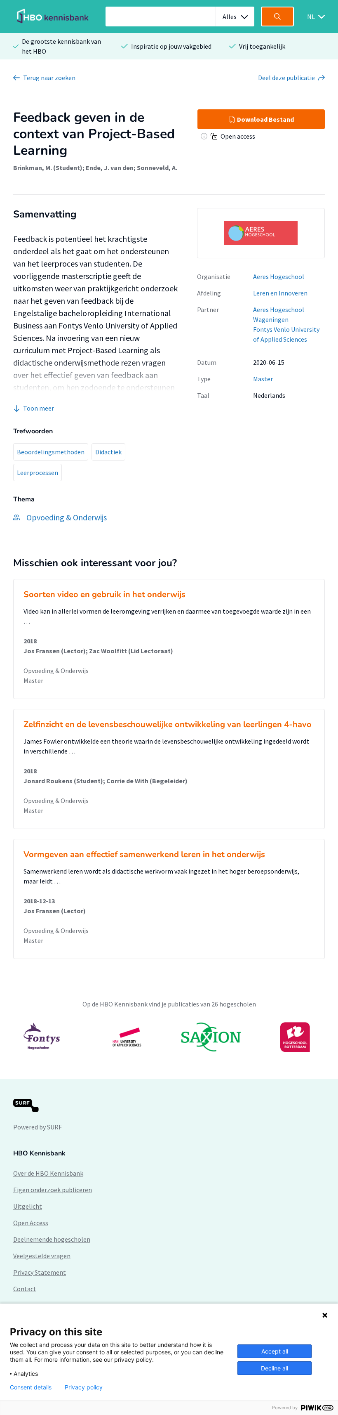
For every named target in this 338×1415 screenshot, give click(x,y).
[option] (169, 1037)
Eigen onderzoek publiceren (52, 1190)
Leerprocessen (37, 472)
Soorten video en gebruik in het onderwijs (104, 594)
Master (263, 379)
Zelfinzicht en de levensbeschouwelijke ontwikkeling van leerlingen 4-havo (167, 724)
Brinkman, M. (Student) (47, 167)
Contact (24, 1289)
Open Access (30, 1223)
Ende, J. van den (110, 167)
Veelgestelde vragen (41, 1256)
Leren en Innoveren (280, 293)
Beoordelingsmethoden (50, 452)
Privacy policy (84, 1387)
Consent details (31, 1387)
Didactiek (108, 452)
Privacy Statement (39, 1272)
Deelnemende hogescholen (51, 1239)
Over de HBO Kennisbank (48, 1173)
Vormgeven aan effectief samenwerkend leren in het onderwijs (144, 854)
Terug (49, 77)
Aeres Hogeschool (278, 276)
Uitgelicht (27, 1206)
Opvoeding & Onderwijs (56, 670)
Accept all (274, 1351)
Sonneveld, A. (157, 167)
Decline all (274, 1368)
